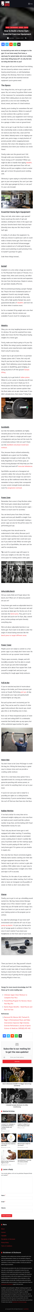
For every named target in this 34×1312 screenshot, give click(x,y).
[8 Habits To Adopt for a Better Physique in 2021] (25, 1118)
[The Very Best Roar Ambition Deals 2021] (8, 1138)
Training (26, 27)
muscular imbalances (25, 466)
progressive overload (15, 488)
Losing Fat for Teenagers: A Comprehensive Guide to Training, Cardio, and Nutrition (8, 1126)
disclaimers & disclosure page (19, 1302)
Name (3, 1195)
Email (3, 1201)
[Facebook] (3, 44)
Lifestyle (21, 27)
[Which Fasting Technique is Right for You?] (8, 1155)
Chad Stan (11, 38)
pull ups (23, 692)
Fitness (7, 27)
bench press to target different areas (13, 635)
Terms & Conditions (6, 1246)
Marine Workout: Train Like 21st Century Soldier (24, 1161)
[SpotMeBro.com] (5, 3)
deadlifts (20, 303)
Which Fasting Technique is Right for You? (8, 1162)
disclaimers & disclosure (7, 1284)
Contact (3, 1232)
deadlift (29, 163)
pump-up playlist (7, 925)
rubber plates (24, 377)
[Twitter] (7, 44)
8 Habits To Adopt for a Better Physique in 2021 (24, 1124)
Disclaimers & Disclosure (8, 1239)
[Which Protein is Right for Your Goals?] (25, 1138)
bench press (14, 614)
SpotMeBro (26, 1309)
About (3, 1229)
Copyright (3, 1235)
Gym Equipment (14, 27)
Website (3, 1208)
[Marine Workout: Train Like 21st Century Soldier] (25, 1154)
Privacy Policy (5, 1242)
